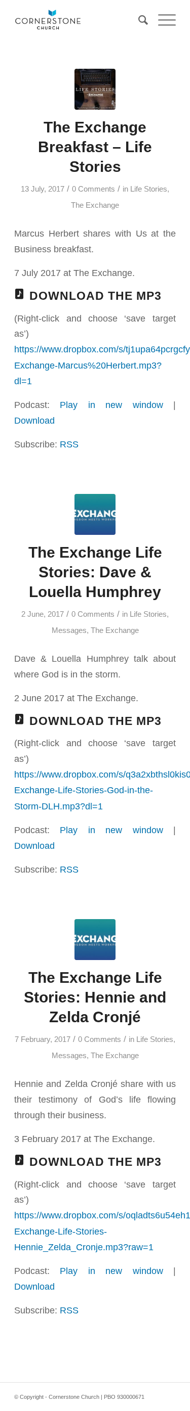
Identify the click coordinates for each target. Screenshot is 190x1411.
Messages (69, 630)
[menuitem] (138, 20)
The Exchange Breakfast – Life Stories (95, 147)
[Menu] (162, 20)
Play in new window (111, 404)
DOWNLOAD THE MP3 (95, 295)
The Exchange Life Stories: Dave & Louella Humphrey (95, 572)
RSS (69, 444)
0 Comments (93, 189)
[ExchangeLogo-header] (95, 514)
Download (34, 420)
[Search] (138, 20)
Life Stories (148, 189)
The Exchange (95, 205)
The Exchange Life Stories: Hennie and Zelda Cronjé (95, 997)
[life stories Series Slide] (95, 89)
